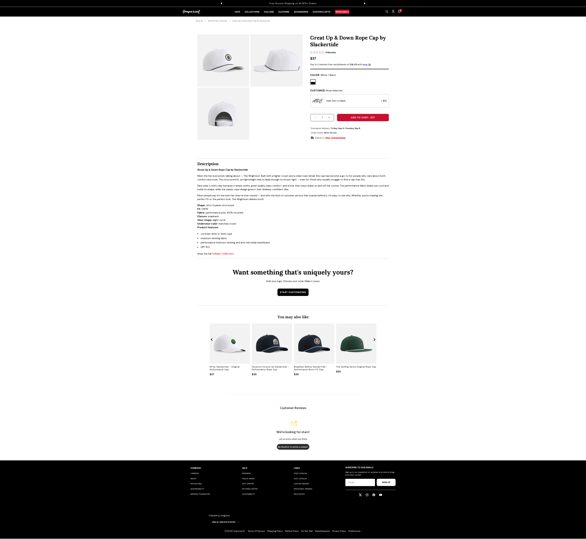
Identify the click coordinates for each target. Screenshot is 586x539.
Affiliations (196, 483)
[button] (387, 11)
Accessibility (248, 494)
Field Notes (299, 494)
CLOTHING (283, 11)
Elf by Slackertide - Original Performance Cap (225, 368)
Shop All (199, 21)
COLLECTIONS (252, 11)
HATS (237, 11)
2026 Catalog (300, 473)
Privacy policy (339, 531)
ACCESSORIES (301, 11)
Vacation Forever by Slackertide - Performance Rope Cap (270, 368)
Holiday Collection (223, 253)
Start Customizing (293, 292)
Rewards (246, 473)
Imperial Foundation (200, 494)
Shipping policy (275, 531)
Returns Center (250, 489)
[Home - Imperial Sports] (191, 12)
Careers (194, 473)
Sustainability (197, 489)
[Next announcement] (364, 3)
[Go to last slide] (212, 340)
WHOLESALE (342, 11)
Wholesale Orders (303, 489)
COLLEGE (269, 11)
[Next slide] (374, 340)
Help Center (248, 483)
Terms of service (256, 531)
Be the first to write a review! (293, 447)
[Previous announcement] (221, 3)
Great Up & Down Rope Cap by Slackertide (251, 21)
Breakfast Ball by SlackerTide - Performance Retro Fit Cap (311, 368)
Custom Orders (301, 483)
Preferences (354, 531)
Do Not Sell (307, 531)
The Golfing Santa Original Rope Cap (356, 366)
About (193, 478)
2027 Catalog (300, 478)
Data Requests (322, 531)
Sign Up (386, 482)
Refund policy (292, 531)
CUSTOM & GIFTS (321, 11)
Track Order (248, 478)
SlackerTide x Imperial (217, 21)
